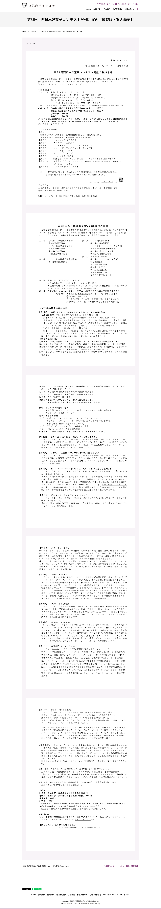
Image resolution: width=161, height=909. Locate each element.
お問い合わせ (130, 9)
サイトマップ (125, 895)
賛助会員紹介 (61, 895)
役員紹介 (41, 895)
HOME (88, 9)
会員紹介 (50, 895)
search (138, 9)
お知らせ (33, 31)
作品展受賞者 (118, 9)
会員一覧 (96, 9)
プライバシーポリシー (110, 895)
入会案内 (107, 9)
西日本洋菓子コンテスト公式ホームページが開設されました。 (46, 866)
